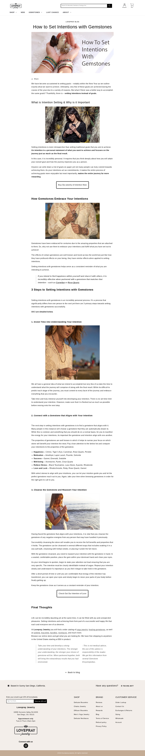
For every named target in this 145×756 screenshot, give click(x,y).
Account (118, 722)
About (66, 12)
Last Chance (52, 12)
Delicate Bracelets (81, 702)
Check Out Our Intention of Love (72, 593)
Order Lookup (120, 702)
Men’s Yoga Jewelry (81, 714)
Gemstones (34, 12)
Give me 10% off (40, 701)
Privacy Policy (101, 726)
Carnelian (60, 283)
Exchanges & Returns (123, 710)
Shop (12, 12)
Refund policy (101, 722)
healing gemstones (97, 630)
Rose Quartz (73, 283)
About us (99, 706)
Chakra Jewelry (80, 706)
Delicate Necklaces (81, 718)
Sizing (117, 714)
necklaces (62, 633)
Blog (97, 714)
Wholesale (119, 718)
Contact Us (119, 706)
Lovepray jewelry (68, 753)
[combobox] (86, 6)
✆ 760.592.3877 (127, 686)
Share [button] (36, 79)
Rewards (99, 710)
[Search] (109, 6)
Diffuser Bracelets (81, 710)
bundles (53, 633)
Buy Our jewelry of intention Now (72, 185)
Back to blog (74, 672)
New (23, 12)
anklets (37, 633)
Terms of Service (102, 718)
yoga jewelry (82, 630)
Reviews (99, 702)
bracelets (45, 633)
